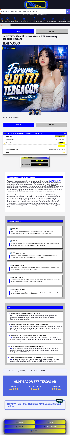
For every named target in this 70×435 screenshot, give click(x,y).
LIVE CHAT (36, 430)
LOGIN (18, 31)
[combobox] (33, 11)
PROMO (21, 421)
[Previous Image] (3, 79)
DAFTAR (52, 31)
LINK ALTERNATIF (52, 426)
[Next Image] (66, 79)
